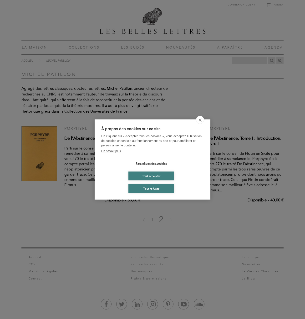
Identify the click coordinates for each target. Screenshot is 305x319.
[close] (200, 120)
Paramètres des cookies (151, 163)
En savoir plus (111, 151)
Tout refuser (151, 188)
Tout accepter (151, 176)
